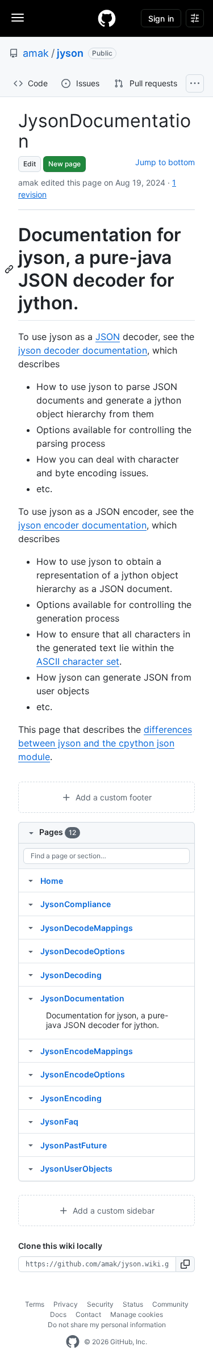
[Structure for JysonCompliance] (30, 904)
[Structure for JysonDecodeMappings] (30, 927)
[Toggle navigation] (17, 17)
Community (170, 1304)
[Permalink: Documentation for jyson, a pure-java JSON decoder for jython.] (10, 269)
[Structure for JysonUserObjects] (30, 1168)
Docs (58, 1314)
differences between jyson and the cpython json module (105, 743)
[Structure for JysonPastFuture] (30, 1145)
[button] (185, 1264)
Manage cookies (136, 1314)
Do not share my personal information (107, 1324)
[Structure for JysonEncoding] (30, 1098)
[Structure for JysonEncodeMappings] (30, 1051)
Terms (34, 1304)
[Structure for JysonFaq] (30, 1121)
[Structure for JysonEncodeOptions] (30, 1074)
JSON (107, 336)
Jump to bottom (165, 162)
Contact (88, 1314)
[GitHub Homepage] (73, 1342)
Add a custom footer (112, 797)
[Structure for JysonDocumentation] (30, 998)
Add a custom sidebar (112, 1210)
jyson (70, 53)
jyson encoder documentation (82, 525)
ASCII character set (77, 661)
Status (133, 1304)
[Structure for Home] (30, 880)
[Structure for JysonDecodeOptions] (30, 951)
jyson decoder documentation (82, 350)
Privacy (65, 1304)
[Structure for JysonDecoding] (30, 975)
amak (36, 53)
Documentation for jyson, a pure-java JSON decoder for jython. (107, 1020)
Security (100, 1304)
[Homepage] (107, 18)
